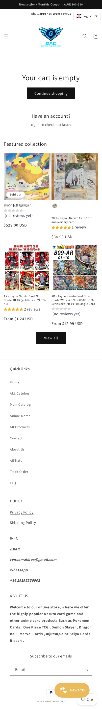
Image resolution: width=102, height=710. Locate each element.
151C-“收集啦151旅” (17, 205)
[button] (6, 36)
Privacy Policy (21, 512)
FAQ (13, 483)
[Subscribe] (86, 670)
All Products (20, 427)
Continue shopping (51, 93)
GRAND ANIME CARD (55, 701)
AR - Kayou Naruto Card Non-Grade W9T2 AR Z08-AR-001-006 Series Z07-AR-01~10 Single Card (73, 300)
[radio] (54, 206)
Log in (34, 124)
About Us (17, 449)
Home (14, 382)
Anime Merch (20, 416)
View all (51, 338)
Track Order (19, 471)
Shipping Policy (23, 522)
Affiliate (16, 460)
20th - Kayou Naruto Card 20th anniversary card (71, 220)
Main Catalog (20, 404)
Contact (16, 438)
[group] (27, 215)
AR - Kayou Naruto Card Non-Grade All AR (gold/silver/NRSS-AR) (25, 300)
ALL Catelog (19, 393)
